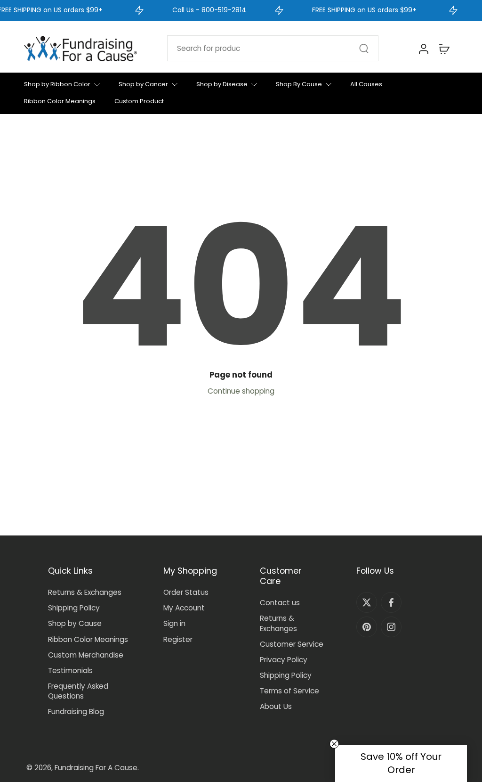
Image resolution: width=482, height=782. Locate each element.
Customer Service (291, 644)
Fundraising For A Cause (96, 768)
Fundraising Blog (76, 711)
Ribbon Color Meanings (88, 639)
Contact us (280, 603)
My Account (184, 608)
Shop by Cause (75, 623)
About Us (276, 706)
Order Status (186, 592)
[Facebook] (391, 602)
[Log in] (423, 48)
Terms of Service (289, 691)
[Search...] (363, 48)
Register (178, 639)
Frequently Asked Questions (78, 691)
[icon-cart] (444, 48)
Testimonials (70, 670)
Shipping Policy (74, 608)
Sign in (174, 623)
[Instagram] (391, 627)
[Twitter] (366, 602)
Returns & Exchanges (84, 592)
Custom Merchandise (85, 655)
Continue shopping (241, 391)
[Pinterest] (366, 627)
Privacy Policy (283, 660)
